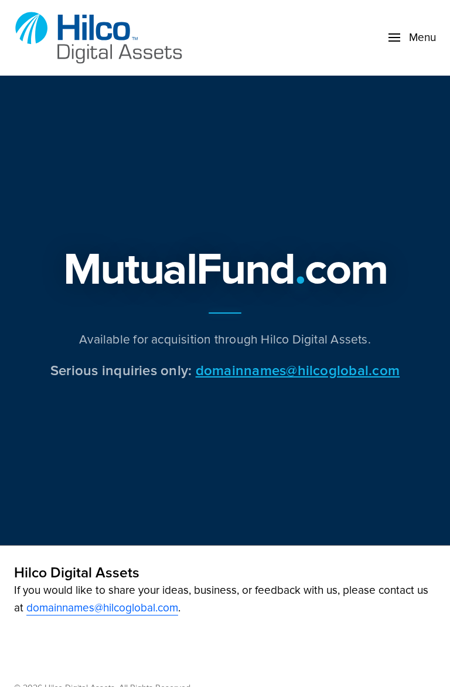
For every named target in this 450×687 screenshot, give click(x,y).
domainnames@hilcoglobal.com (298, 370)
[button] (412, 37)
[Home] (102, 38)
